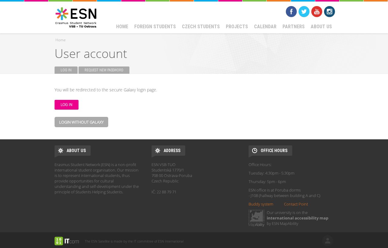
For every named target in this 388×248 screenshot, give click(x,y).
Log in (69, 70)
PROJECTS (237, 26)
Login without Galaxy (81, 122)
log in (327, 240)
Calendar (265, 26)
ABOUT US (321, 26)
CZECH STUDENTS (201, 26)
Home (122, 26)
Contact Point (296, 204)
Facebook (291, 11)
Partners (294, 26)
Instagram (329, 11)
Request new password (104, 70)
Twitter (304, 11)
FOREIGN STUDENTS (155, 26)
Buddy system (261, 204)
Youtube (316, 11)
